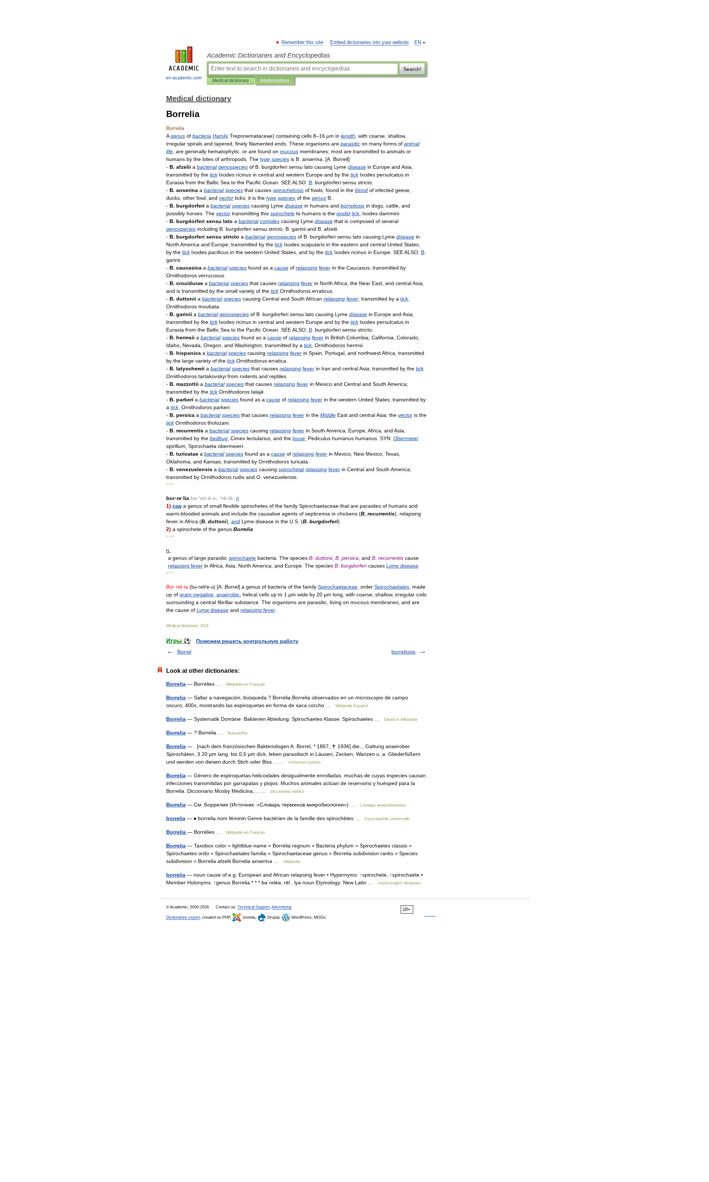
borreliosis (403, 652)
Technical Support (253, 907)
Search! (412, 69)
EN (417, 42)
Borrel (184, 652)
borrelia (175, 818)
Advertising (281, 907)
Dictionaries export (183, 917)
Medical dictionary (230, 80)
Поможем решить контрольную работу (247, 641)
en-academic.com (184, 77)
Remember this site (302, 42)
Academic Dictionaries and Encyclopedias (268, 55)
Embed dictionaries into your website (369, 42)
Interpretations (274, 80)
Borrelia (176, 684)
